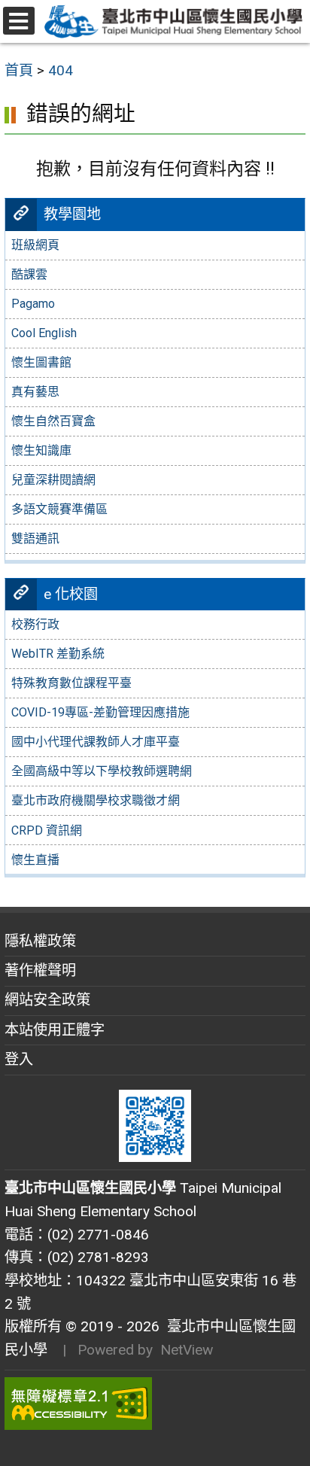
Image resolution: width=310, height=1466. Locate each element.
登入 (19, 1059)
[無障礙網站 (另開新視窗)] (155, 1403)
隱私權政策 (40, 941)
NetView (186, 1349)
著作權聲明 (40, 970)
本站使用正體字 (55, 1030)
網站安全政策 (47, 999)
